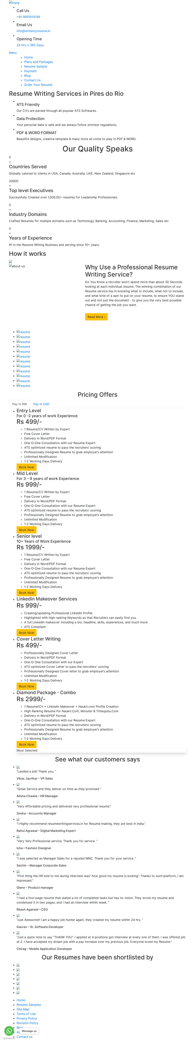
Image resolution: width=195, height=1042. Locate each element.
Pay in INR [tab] (19, 404)
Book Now (26, 467)
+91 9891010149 (28, 17)
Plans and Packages (38, 62)
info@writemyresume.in (33, 31)
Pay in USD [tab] (41, 404)
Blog (27, 75)
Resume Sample (35, 66)
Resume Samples (29, 1005)
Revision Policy (27, 1023)
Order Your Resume (38, 85)
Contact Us (32, 80)
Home (28, 57)
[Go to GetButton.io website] (9, 1038)
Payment (30, 71)
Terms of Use (26, 1014)
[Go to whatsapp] (9, 1031)
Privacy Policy (27, 1018)
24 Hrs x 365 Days (30, 45)
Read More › (96, 317)
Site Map (23, 1009)
